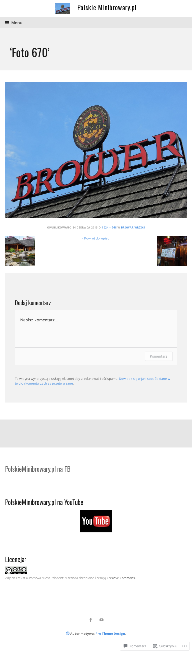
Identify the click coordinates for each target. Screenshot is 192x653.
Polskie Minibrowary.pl (107, 7)
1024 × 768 (109, 227)
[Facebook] (91, 620)
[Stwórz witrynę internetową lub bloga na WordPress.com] (68, 633)
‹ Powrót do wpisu (96, 238)
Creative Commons (121, 578)
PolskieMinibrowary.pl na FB (37, 469)
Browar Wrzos (133, 227)
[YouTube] (101, 620)
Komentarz (159, 356)
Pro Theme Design (110, 633)
